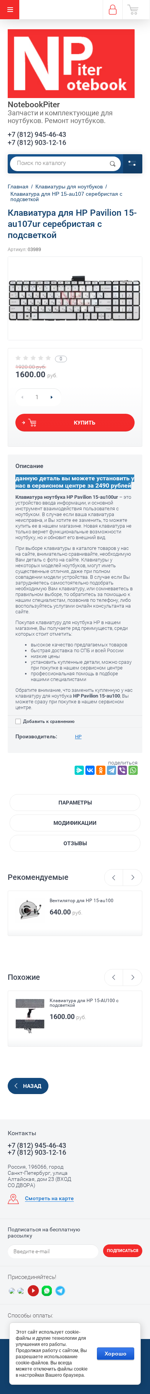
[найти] (113, 164)
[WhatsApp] (133, 770)
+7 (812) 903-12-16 (37, 142)
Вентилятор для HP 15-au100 (81, 900)
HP (78, 736)
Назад (32, 1086)
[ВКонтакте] (90, 770)
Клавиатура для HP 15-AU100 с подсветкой (84, 1003)
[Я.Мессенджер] (79, 770)
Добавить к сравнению (48, 721)
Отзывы (75, 843)
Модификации (75, 823)
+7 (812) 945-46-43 (37, 134)
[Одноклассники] (100, 770)
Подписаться (122, 1250)
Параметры (75, 802)
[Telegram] (111, 770)
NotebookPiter (34, 104)
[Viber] (122, 770)
